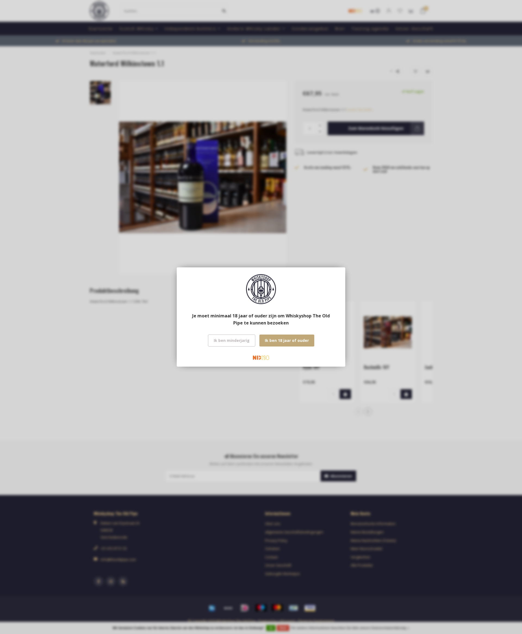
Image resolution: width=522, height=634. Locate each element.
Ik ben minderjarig (232, 340)
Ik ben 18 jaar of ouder (287, 340)
